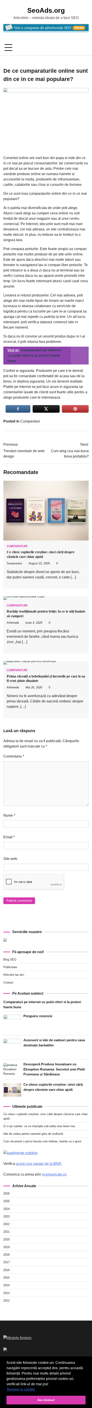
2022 (6, 1224)
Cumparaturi (30, 421)
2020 (6, 1239)
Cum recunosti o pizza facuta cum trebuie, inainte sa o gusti (42, 1141)
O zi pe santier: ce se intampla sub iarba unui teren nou (39, 1126)
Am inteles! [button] (46, 1400)
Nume (9, 815)
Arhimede (13, 622)
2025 (6, 1201)
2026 (6, 1193)
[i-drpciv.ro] (5, 1350)
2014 (6, 1285)
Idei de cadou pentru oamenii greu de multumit (33, 1133)
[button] (36, 1389)
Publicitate (10, 967)
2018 (6, 1254)
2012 (6, 1300)
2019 (6, 1247)
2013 (6, 1293)
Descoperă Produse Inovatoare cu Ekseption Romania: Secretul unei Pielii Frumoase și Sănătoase (54, 1069)
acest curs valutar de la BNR (38, 1164)
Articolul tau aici (13, 974)
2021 (6, 1231)
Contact (8, 982)
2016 (6, 1270)
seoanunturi (14, 563)
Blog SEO (9, 959)
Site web (10, 859)
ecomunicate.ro (54, 1174)
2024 (6, 1209)
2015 (6, 1277)
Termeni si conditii (20, 1389)
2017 (6, 1262)
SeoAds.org (46, 10)
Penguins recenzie (37, 1016)
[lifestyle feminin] (17, 1338)
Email (9, 837)
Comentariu (13, 756)
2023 (6, 1216)
